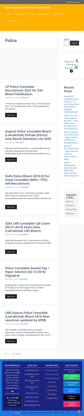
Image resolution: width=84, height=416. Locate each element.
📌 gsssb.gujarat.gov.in (51, 378)
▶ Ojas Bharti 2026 (32, 370)
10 (14, 354)
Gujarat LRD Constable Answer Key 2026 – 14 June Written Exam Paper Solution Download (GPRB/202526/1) (71, 104)
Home (9, 14)
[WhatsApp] (76, 68)
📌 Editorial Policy (52, 398)
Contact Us (70, 205)
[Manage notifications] (79, 411)
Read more (11, 115)
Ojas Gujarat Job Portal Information (27, 7)
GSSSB (56, 413)
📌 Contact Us (52, 386)
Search (66, 39)
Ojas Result (57, 14)
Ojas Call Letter (44, 14)
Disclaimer (70, 213)
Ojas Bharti (19, 14)
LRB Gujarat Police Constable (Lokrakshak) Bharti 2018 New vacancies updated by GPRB (27, 316)
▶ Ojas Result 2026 (32, 397)
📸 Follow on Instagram (71, 404)
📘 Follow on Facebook (71, 390)
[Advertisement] (28, 64)
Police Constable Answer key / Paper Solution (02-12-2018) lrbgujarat (27, 272)
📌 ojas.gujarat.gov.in (52, 370)
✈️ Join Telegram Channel (72, 384)
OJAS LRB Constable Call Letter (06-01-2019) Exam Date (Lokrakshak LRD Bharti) (27, 227)
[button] (76, 27)
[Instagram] (71, 64)
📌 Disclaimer (51, 394)
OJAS (67, 413)
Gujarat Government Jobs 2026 (41, 413)
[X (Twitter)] (77, 62)
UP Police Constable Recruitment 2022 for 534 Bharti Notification (24, 90)
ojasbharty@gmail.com (12, 393)
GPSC (62, 413)
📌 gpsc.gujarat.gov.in (52, 374)
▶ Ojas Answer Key (32, 401)
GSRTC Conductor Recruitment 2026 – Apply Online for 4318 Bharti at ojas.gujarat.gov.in (71, 137)
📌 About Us (52, 382)
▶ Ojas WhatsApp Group (32, 405)
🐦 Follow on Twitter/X (71, 397)
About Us (69, 201)
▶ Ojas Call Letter (32, 393)
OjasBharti (24, 413)
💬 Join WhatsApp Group (71, 377)
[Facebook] (69, 62)
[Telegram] (71, 72)
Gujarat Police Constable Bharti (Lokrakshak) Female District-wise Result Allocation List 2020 (28, 135)
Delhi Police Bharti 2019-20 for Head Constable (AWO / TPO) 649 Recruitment (27, 180)
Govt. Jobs (31, 14)
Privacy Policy (71, 209)
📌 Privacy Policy (51, 390)
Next (19, 354)
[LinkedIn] (69, 68)
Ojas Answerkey (13, 21)
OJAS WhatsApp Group (73, 2)
